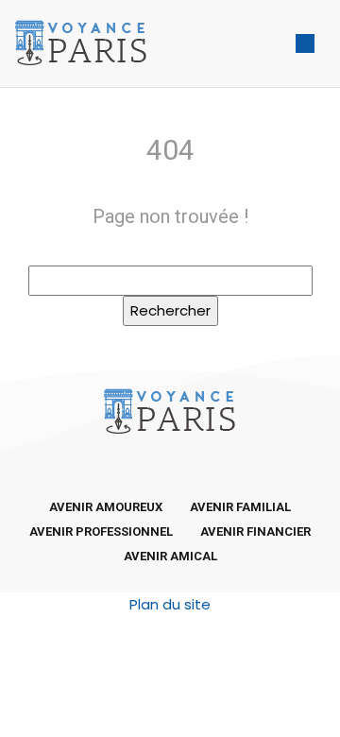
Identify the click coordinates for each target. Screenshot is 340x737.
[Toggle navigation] (305, 44)
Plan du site (170, 604)
